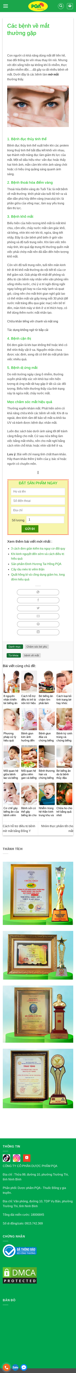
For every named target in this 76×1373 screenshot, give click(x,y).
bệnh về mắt (31, 655)
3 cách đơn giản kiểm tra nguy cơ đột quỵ (38, 548)
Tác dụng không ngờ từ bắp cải (27, 329)
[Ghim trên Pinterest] (38, 624)
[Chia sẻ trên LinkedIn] (38, 632)
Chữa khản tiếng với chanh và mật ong (32, 321)
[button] (5, 6)
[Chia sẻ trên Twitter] (38, 608)
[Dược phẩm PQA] (38, 6)
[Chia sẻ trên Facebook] (38, 600)
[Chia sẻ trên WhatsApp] (38, 592)
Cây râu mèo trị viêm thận (27, 569)
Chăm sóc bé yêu (37, 646)
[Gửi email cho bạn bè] (38, 616)
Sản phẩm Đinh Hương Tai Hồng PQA (36, 564)
